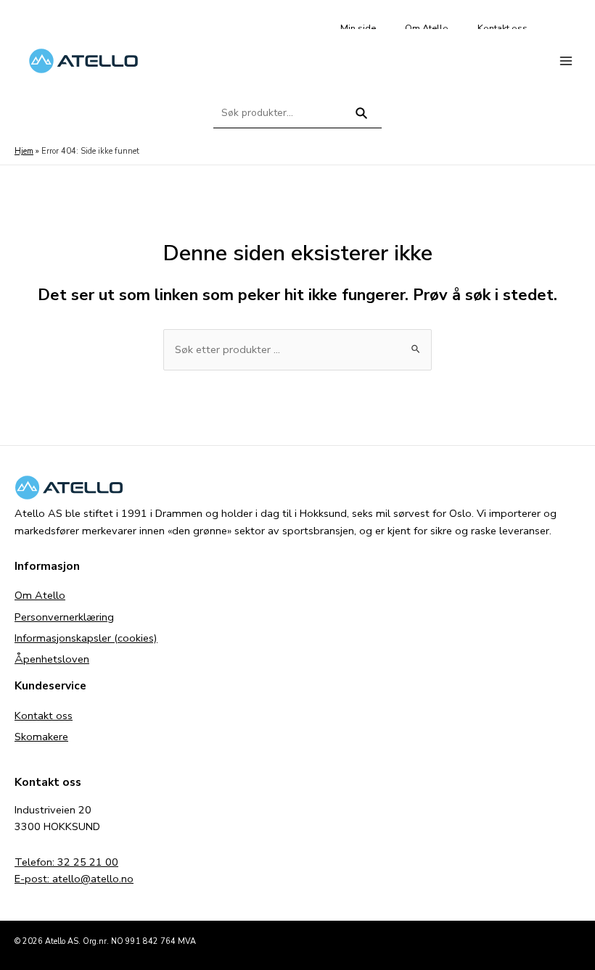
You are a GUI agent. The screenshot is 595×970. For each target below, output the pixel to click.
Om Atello (40, 595)
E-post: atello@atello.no (74, 878)
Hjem (24, 151)
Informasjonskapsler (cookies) (86, 638)
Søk (362, 119)
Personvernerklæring (64, 617)
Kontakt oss (44, 715)
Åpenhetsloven (52, 659)
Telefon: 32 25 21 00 (66, 862)
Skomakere (41, 736)
